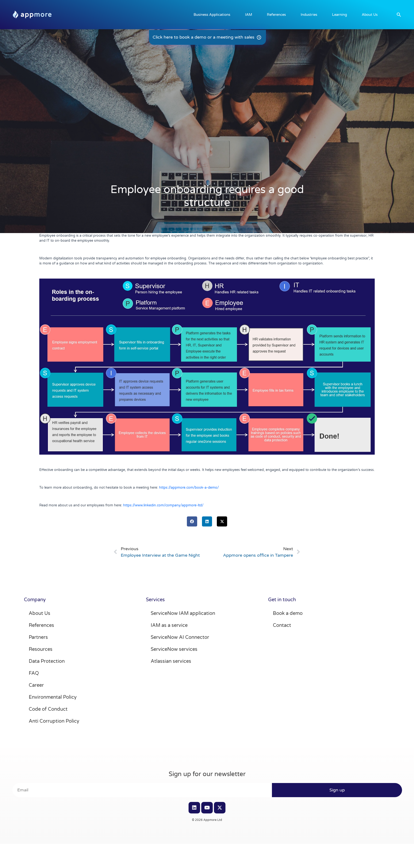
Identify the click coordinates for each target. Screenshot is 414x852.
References (276, 14)
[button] (399, 14)
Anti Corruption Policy (54, 721)
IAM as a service (169, 625)
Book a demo (288, 613)
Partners (38, 637)
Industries (309, 14)
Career (36, 685)
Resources (40, 649)
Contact (282, 625)
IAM (248, 14)
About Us (370, 14)
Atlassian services (171, 661)
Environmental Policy (53, 697)
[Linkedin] (194, 807)
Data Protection (47, 661)
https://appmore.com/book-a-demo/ (189, 488)
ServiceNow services (174, 649)
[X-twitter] (219, 807)
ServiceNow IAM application (183, 613)
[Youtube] (207, 807)
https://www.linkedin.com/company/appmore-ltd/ (163, 505)
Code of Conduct (48, 709)
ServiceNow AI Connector (180, 637)
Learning (339, 14)
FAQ (34, 673)
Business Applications (212, 14)
